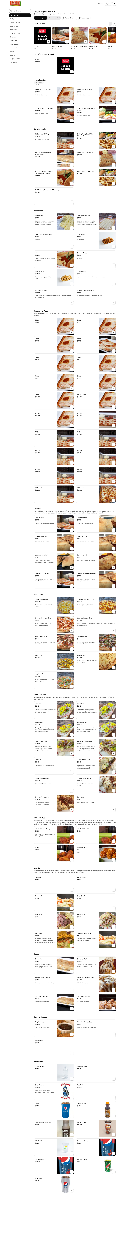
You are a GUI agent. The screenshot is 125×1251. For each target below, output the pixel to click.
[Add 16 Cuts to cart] (113, 463)
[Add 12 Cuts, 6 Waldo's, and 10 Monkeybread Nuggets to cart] (71, 183)
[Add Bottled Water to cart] (71, 1078)
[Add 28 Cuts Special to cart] (113, 500)
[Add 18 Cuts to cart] (113, 481)
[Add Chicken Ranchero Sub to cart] (113, 790)
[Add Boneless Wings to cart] (113, 859)
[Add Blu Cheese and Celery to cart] (71, 841)
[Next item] (114, 24)
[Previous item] (110, 24)
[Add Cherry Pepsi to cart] (71, 1172)
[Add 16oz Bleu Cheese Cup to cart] (113, 1034)
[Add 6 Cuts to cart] (113, 369)
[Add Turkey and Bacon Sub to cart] (113, 753)
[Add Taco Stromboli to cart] (113, 567)
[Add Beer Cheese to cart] (71, 1053)
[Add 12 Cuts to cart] (113, 425)
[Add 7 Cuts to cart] (71, 388)
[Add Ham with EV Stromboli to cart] (71, 586)
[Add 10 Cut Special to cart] (113, 407)
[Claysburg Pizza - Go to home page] (16, 3)
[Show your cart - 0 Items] (114, 4)
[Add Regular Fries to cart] (71, 284)
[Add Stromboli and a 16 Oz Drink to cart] (71, 120)
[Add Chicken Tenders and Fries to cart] (113, 302)
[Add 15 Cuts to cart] (71, 463)
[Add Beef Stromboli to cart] (113, 530)
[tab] (41, 18)
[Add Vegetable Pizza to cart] (71, 686)
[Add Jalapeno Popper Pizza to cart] (113, 630)
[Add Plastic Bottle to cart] (113, 1097)
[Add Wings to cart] (71, 859)
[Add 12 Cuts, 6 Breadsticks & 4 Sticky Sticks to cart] (71, 165)
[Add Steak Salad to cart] (113, 908)
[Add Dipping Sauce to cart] (71, 1034)
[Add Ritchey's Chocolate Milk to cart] (71, 1134)
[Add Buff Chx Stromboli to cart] (113, 548)
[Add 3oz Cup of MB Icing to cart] (113, 1008)
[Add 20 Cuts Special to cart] (71, 500)
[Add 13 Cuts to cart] (71, 444)
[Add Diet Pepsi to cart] (71, 1190)
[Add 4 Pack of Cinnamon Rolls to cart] (113, 990)
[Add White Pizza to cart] (113, 667)
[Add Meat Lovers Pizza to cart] (71, 649)
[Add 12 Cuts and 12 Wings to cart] (71, 146)
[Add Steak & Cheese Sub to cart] (113, 772)
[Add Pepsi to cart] (71, 1116)
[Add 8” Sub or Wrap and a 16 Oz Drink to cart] (113, 120)
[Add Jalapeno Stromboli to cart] (71, 567)
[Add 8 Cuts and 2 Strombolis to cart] (85, 41)
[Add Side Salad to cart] (71, 889)
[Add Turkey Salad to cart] (113, 927)
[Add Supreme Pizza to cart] (113, 649)
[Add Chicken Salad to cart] (71, 908)
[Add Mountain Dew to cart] (113, 1172)
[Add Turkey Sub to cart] (71, 734)
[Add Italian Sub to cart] (113, 716)
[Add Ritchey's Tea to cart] (113, 1116)
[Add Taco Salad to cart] (71, 945)
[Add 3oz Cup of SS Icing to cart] (71, 1008)
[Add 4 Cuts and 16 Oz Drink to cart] (113, 102)
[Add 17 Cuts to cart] (71, 481)
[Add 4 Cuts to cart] (113, 351)
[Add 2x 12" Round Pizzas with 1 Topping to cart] (71, 202)
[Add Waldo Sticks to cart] (104, 41)
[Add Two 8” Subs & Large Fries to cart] (113, 183)
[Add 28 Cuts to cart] (48, 41)
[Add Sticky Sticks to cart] (71, 971)
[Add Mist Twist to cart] (71, 1153)
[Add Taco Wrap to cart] (113, 809)
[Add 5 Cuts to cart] (71, 369)
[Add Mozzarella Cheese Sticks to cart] (71, 246)
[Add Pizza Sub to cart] (71, 772)
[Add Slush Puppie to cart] (71, 1097)
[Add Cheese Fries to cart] (113, 284)
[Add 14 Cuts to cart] (113, 444)
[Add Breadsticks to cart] (71, 228)
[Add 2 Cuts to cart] (113, 332)
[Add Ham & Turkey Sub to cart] (71, 753)
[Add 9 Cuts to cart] (71, 407)
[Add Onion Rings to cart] (113, 246)
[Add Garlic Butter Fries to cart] (71, 302)
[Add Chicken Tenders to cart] (113, 265)
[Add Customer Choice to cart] (113, 1153)
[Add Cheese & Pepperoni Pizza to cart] (113, 611)
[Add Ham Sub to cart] (71, 716)
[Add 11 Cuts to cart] (71, 425)
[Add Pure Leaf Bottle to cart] (113, 1078)
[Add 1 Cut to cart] (71, 332)
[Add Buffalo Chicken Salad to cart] (113, 945)
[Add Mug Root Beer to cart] (113, 1134)
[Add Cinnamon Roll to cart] (113, 971)
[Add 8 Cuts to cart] (113, 388)
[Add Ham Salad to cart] (71, 927)
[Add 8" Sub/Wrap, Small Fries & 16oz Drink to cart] (113, 146)
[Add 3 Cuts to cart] (71, 351)
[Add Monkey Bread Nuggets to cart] (71, 990)
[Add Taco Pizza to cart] (71, 667)
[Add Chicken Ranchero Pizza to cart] (71, 630)
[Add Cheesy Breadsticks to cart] (113, 228)
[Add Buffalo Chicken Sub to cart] (71, 790)
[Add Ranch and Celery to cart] (113, 841)
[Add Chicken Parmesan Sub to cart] (71, 809)
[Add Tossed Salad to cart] (113, 889)
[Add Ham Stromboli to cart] (67, 41)
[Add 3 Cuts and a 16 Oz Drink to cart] (71, 102)
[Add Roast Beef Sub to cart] (113, 734)
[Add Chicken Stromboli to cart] (71, 548)
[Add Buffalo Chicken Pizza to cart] (71, 611)
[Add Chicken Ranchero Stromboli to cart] (113, 586)
